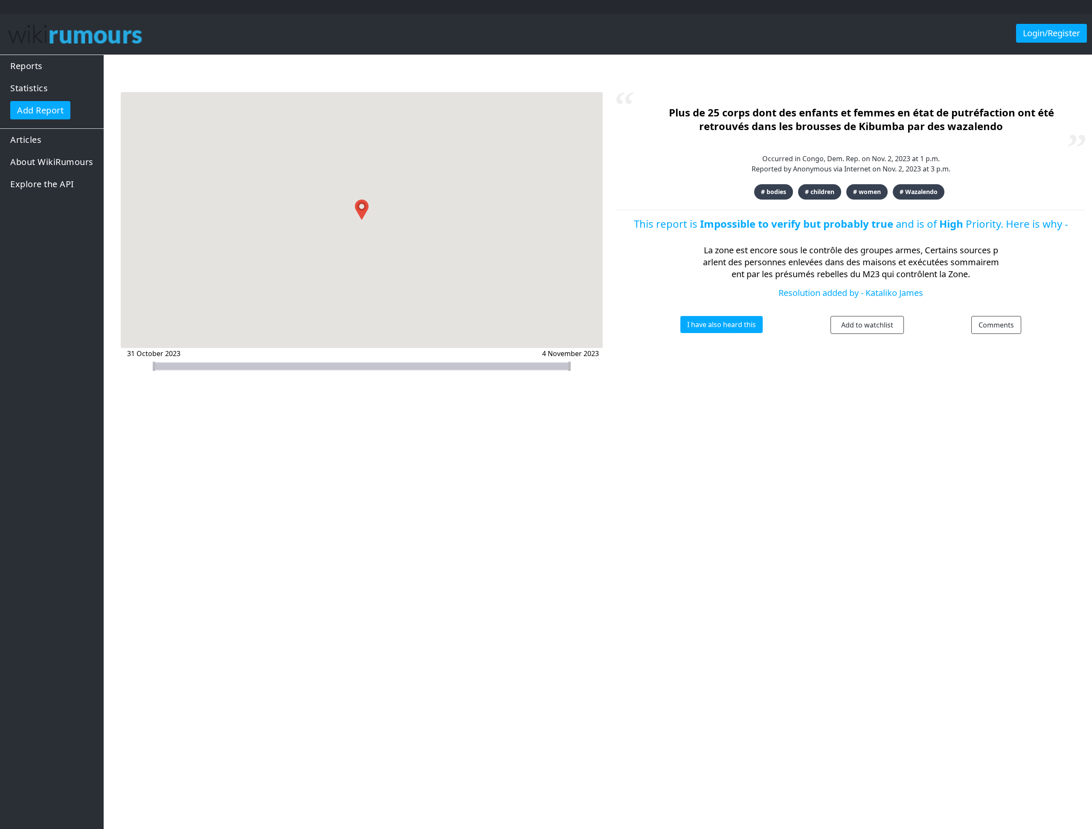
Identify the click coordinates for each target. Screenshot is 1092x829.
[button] (361, 210)
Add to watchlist (867, 325)
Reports (26, 66)
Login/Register (1051, 33)
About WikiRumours (51, 162)
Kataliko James (894, 293)
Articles (25, 139)
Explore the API (42, 184)
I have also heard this (721, 324)
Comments (996, 325)
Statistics (29, 88)
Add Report (40, 110)
